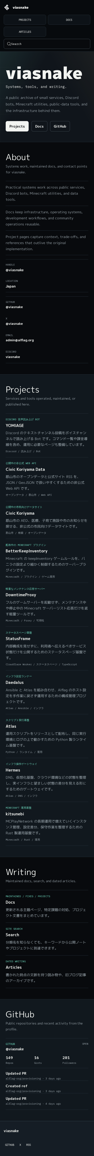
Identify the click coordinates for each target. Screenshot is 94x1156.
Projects (25, 19)
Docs (69, 19)
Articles (25, 31)
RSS (28, 1144)
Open (85, 1043)
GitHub (60, 126)
